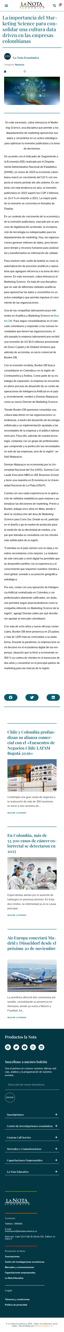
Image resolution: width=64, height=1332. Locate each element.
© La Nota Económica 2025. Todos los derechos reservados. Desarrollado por (32, 1325)
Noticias (19, 64)
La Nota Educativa (18, 1171)
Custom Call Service (19, 1137)
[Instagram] (33, 1047)
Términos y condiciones (17, 1299)
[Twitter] (16, 1047)
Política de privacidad (16, 1305)
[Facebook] (8, 1047)
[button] (6, 5)
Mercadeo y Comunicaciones (24, 1149)
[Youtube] (25, 1047)
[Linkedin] (41, 1047)
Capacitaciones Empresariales (25, 1160)
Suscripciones (15, 1114)
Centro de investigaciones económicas (30, 1126)
